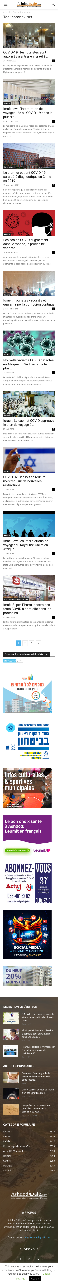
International (9, 167)
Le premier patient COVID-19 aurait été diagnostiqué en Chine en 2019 (27, 177)
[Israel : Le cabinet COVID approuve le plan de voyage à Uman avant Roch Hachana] (29, 404)
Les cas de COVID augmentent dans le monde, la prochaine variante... (25, 244)
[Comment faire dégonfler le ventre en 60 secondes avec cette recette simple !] (11, 1077)
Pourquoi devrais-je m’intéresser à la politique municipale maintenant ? (38, 1050)
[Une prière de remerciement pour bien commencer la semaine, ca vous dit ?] (11, 1109)
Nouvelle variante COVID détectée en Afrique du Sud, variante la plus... (28, 364)
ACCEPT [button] (35, 1278)
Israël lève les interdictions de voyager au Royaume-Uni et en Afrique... (25, 545)
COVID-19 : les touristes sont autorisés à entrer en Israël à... (25, 54)
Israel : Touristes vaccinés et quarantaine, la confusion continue (28, 302)
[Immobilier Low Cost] (27, 985)
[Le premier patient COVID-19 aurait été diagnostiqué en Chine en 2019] (29, 156)
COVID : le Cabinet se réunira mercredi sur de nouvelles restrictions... (24, 481)
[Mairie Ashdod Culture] (27, 807)
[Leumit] (27, 855)
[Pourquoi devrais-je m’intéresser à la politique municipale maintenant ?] (10, 1051)
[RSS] (37, 1259)
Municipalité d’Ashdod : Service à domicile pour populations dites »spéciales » (37, 1033)
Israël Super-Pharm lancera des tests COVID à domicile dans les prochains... (27, 609)
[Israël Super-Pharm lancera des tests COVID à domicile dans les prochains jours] (29, 588)
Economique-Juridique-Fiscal (16, 599)
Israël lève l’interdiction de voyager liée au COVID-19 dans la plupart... (28, 113)
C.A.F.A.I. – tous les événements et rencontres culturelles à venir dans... (38, 1017)
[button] (5, 4)
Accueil (6, 12)
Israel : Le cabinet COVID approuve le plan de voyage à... (28, 423)
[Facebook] (20, 1259)
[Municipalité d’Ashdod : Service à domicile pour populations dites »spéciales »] (11, 1034)
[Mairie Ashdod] (27, 760)
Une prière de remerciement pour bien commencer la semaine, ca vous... (36, 1108)
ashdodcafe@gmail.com (37, 1237)
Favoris (7, 47)
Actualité (7, 415)
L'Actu (6, 355)
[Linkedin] (29, 1259)
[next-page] (38, 643)
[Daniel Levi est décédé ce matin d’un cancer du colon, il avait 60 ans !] (11, 1093)
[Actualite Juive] (27, 902)
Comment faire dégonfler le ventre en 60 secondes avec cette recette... (36, 1076)
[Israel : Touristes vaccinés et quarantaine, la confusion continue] (29, 283)
